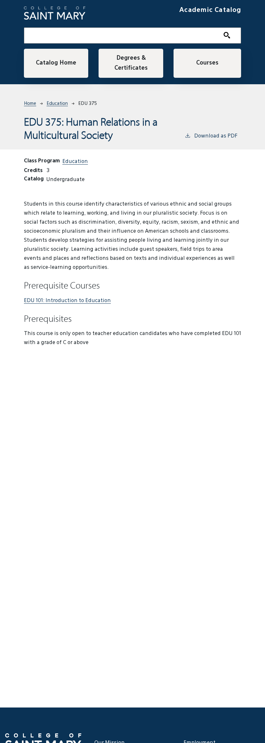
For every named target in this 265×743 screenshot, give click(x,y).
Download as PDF (215, 136)
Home (30, 103)
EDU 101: (67, 300)
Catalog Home (56, 63)
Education (57, 103)
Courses (207, 63)
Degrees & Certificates (131, 63)
